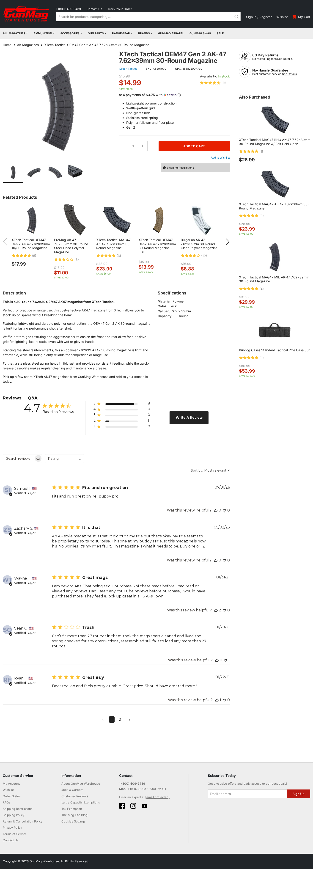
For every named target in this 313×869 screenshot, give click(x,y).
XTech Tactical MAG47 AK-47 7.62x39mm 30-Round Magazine (113, 244)
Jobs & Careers (72, 790)
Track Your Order (120, 9)
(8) (261, 358)
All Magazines (14, 33)
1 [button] (112, 719)
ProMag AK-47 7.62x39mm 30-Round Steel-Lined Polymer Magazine (71, 246)
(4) (261, 289)
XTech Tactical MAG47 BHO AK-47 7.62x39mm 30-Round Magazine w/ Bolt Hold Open (274, 142)
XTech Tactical (128, 68)
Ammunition (42, 33)
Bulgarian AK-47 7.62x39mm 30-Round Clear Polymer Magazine (199, 244)
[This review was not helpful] (224, 510)
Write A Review (189, 417)
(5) (34, 255)
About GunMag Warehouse (80, 783)
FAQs (6, 802)
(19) (204, 255)
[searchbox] (18, 458)
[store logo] (26, 14)
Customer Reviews (74, 796)
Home (7, 45)
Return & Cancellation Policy (22, 821)
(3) (76, 259)
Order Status (12, 796)
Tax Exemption (71, 809)
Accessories (70, 33)
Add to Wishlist (220, 157)
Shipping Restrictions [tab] (180, 167)
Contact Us (94, 9)
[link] (213, 83)
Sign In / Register (259, 17)
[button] (34, 172)
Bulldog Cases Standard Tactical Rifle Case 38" (274, 350)
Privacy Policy (12, 827)
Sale (220, 33)
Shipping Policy (13, 815)
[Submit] (236, 16)
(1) (261, 151)
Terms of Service (15, 834)
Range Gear (121, 33)
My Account (11, 783)
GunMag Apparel (171, 33)
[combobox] (148, 16)
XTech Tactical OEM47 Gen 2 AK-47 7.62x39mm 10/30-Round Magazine (31, 244)
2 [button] (120, 719)
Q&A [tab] (33, 398)
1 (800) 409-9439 (68, 9)
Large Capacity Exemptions (80, 802)
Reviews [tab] (12, 398)
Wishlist (282, 17)
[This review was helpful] (215, 510)
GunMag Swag (200, 33)
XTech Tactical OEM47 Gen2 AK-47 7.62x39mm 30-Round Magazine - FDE (157, 246)
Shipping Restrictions (18, 809)
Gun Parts (96, 33)
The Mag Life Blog (74, 815)
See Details (284, 58)
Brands (144, 33)
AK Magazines (28, 45)
